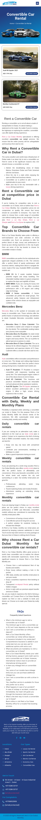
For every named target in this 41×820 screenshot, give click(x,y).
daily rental (29, 434)
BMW (4, 258)
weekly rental (28, 468)
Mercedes (5, 311)
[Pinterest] (20, 738)
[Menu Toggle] (37, 3)
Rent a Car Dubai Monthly (12, 137)
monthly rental (34, 505)
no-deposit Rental (21, 584)
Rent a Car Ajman (17, 222)
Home (12, 23)
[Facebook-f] (17, 738)
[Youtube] (24, 738)
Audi (3, 359)
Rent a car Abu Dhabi (17, 220)
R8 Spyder (26, 386)
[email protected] (12, 793)
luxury (8, 187)
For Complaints (9, 797)
